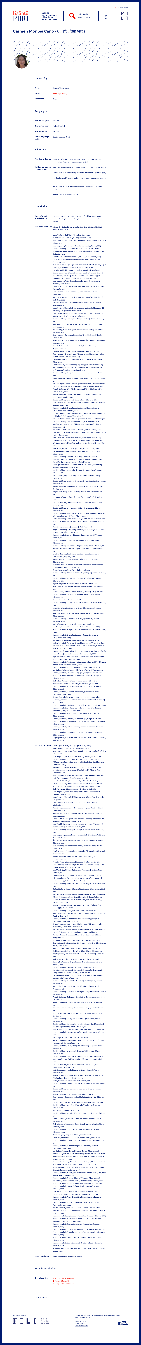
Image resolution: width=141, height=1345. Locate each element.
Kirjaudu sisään (122, 8)
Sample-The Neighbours (64, 1278)
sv (106, 16)
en (106, 19)
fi (106, 13)
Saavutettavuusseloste (81, 1325)
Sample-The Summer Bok (65, 1284)
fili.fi (84, 1321)
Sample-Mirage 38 (62, 1281)
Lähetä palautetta (80, 1323)
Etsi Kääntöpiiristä (85, 18)
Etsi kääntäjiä (83, 14)
